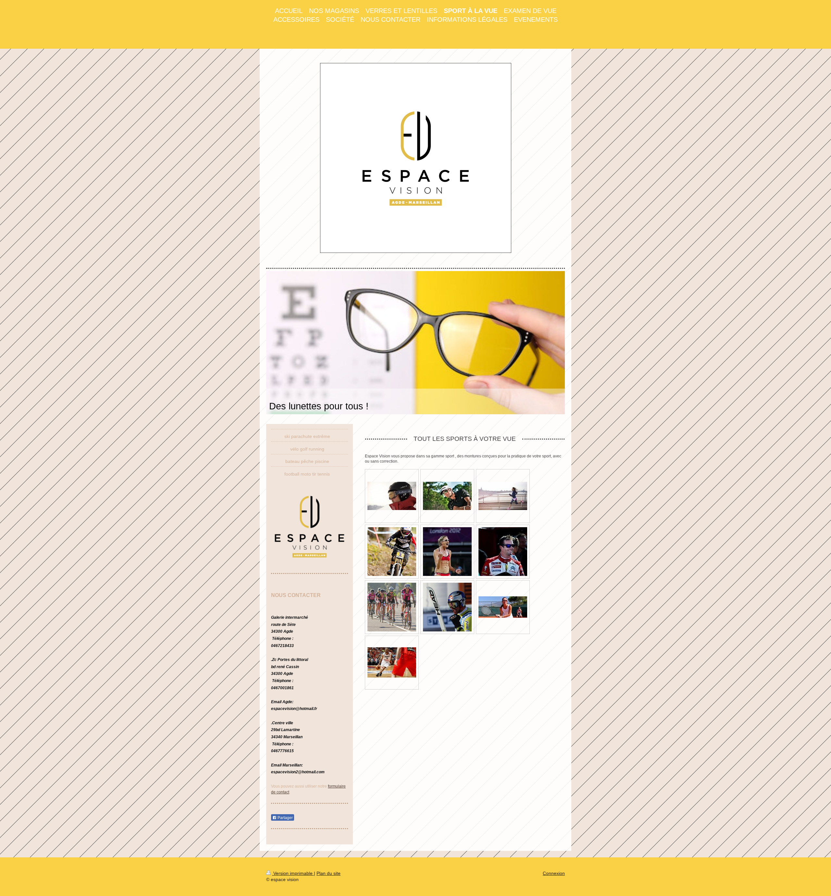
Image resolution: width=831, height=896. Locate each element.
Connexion (554, 873)
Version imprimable (293, 873)
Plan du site (328, 873)
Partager (285, 817)
